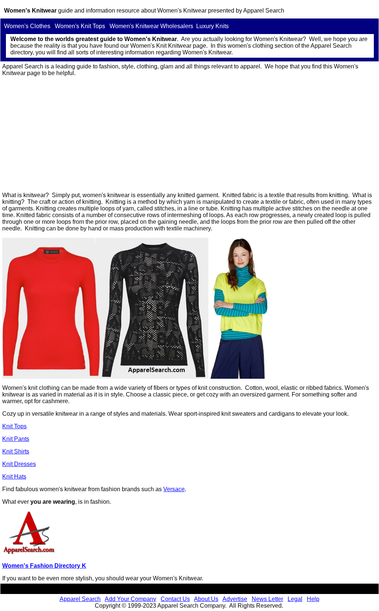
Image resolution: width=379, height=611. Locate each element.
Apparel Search (80, 599)
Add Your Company (130, 599)
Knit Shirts (15, 451)
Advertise (234, 599)
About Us (206, 599)
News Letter (267, 599)
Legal (295, 599)
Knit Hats (14, 476)
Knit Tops (14, 426)
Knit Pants (15, 439)
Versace (174, 489)
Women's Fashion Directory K (44, 566)
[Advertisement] (189, 134)
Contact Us (175, 599)
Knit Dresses (19, 464)
